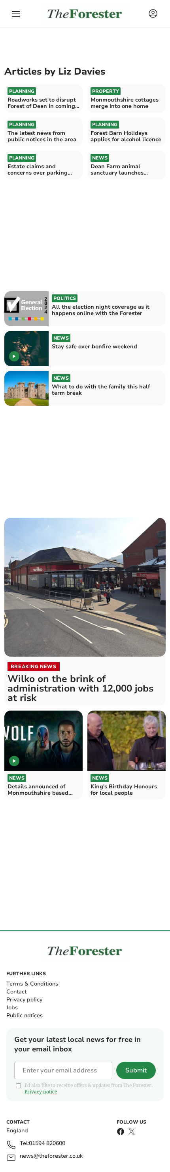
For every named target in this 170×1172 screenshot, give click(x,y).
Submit (136, 1070)
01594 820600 (47, 1143)
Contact (16, 991)
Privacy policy (24, 999)
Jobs (12, 1007)
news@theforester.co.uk (51, 1156)
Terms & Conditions (32, 984)
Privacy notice (41, 1092)
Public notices (24, 1015)
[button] (15, 13)
